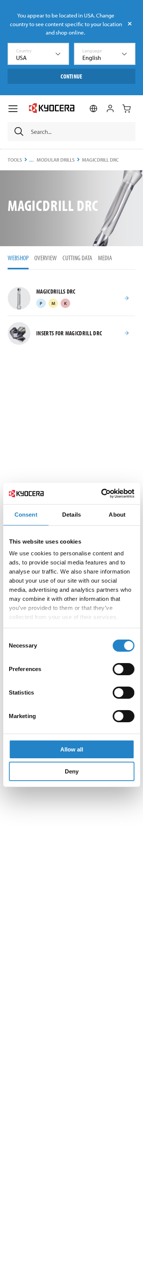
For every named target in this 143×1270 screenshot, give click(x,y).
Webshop (18, 257)
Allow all (71, 749)
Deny (72, 771)
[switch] (123, 669)
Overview (45, 257)
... (31, 160)
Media (105, 257)
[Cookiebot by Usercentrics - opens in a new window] (101, 493)
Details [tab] (71, 514)
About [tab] (117, 514)
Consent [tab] (25, 514)
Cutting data (77, 257)
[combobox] (38, 54)
